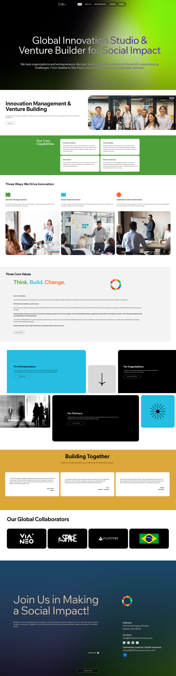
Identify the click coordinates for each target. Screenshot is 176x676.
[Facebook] (133, 642)
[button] (121, 4)
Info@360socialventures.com (137, 638)
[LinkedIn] (124, 642)
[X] (137, 642)
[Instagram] (128, 642)
